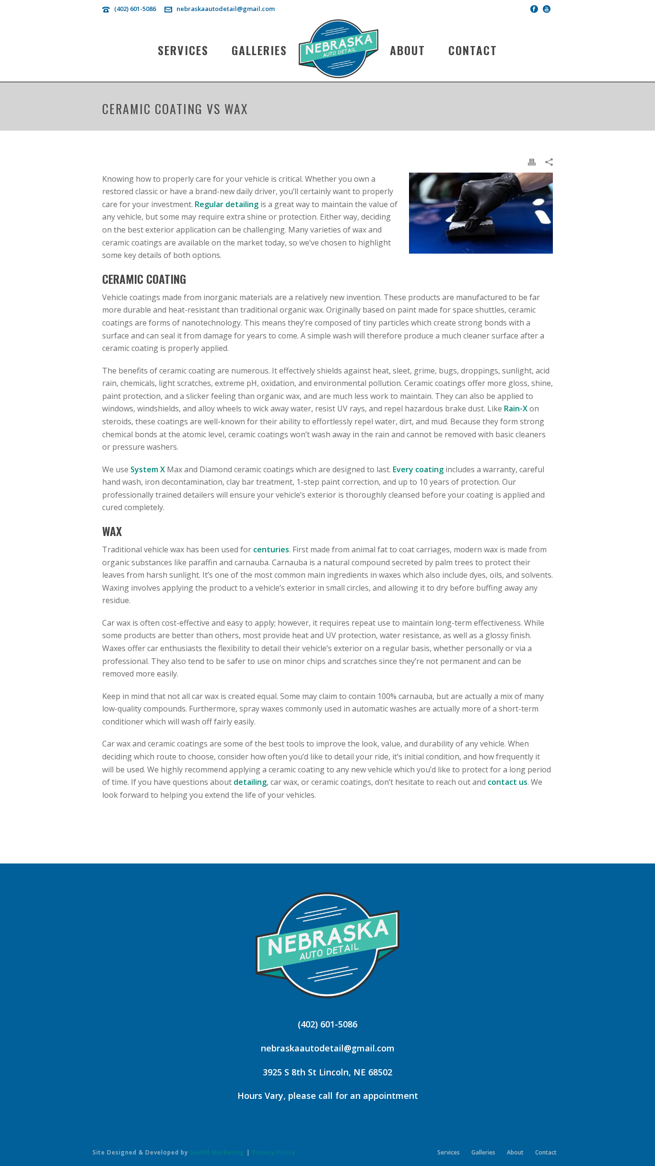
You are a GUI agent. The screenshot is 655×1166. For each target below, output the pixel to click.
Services (183, 49)
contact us (507, 782)
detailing (250, 782)
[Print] (532, 161)
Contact (472, 49)
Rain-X (515, 408)
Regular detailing (226, 204)
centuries (271, 549)
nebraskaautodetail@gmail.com (225, 8)
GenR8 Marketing (217, 1152)
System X (147, 469)
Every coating (418, 469)
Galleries (259, 49)
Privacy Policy (273, 1152)
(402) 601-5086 (135, 8)
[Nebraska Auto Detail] (338, 49)
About (407, 49)
